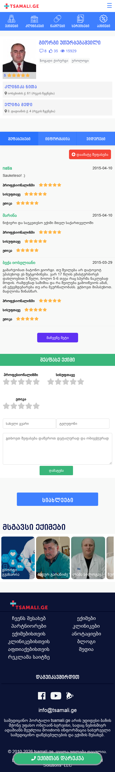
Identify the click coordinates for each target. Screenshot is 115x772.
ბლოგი (86, 641)
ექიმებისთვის (28, 634)
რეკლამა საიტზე (29, 657)
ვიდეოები (95, 139)
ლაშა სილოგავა (87, 574)
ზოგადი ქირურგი (54, 61)
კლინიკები (86, 626)
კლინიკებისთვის (29, 641)
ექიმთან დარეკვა (60, 758)
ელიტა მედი (18, 104)
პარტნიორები (28, 626)
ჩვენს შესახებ (29, 618)
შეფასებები (19, 139)
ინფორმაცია (57, 139)
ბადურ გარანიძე (52, 574)
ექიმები (86, 618)
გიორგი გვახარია (10, 572)
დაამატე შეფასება (91, 154)
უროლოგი (80, 61)
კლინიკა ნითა (21, 87)
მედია (86, 649)
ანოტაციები (86, 634)
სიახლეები (57, 500)
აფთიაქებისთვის (28, 649)
